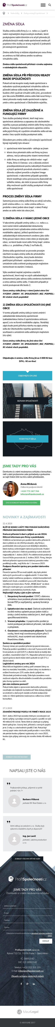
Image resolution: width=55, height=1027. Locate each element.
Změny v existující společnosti (34, 13)
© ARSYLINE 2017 (27, 1022)
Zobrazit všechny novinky (17, 757)
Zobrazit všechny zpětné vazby (27, 859)
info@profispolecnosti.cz (32, 494)
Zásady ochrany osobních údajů (27, 976)
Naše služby (15, 13)
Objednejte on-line (27, 376)
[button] (43, 5)
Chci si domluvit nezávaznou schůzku (21, 503)
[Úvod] (5, 13)
